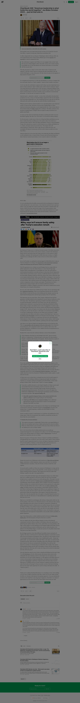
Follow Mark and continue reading (40, 356)
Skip (40, 358)
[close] (50, 343)
